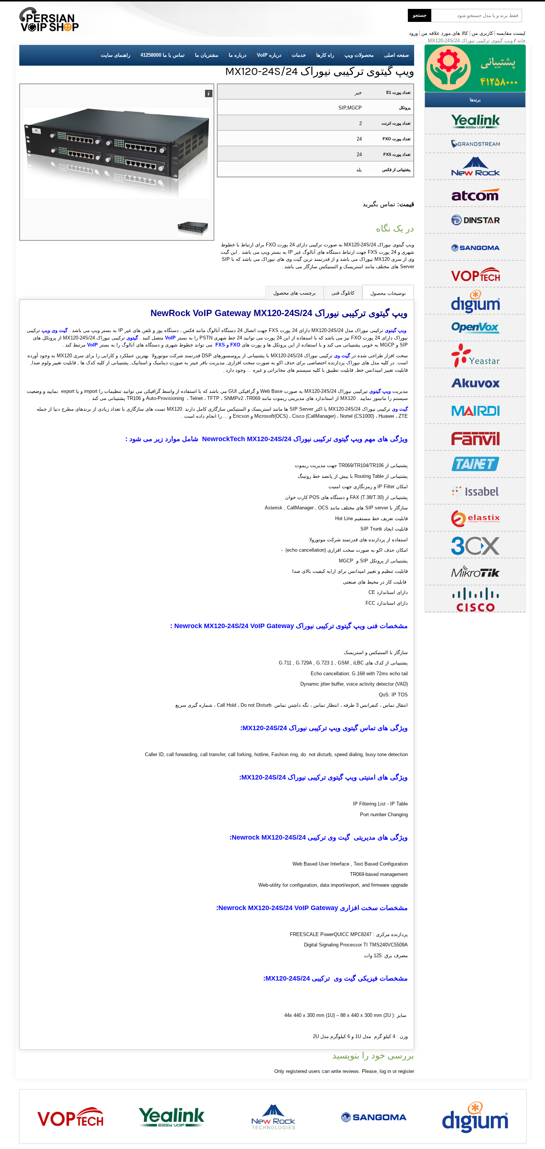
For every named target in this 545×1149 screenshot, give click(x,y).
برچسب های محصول (294, 293)
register (406, 1071)
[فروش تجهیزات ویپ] (49, 19)
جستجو (419, 15)
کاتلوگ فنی (342, 293)
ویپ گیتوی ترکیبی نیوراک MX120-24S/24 (470, 40)
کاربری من (482, 33)
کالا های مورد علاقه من (444, 33)
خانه (521, 40)
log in (385, 1071)
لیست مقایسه (510, 33)
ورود (413, 33)
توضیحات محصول (388, 293)
